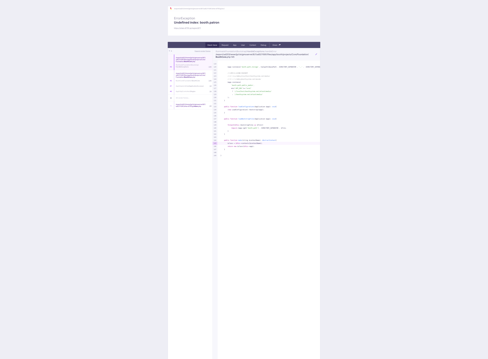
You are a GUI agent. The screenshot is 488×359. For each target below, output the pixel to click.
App (235, 45)
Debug (263, 45)
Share (275, 45)
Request (225, 45)
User (243, 45)
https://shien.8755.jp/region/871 (187, 28)
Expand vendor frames (202, 51)
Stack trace (212, 45)
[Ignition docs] (172, 8)
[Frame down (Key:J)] (171, 51)
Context (252, 45)
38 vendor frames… (182, 98)
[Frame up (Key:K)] (169, 51)
